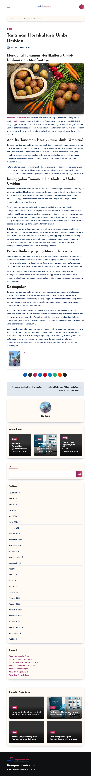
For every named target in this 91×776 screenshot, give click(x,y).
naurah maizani (21, 449)
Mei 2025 (12, 581)
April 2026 (13, 516)
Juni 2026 (13, 505)
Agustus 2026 (15, 493)
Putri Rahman (46, 449)
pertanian (17, 121)
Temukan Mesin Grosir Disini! (20, 659)
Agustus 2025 (15, 563)
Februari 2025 (15, 598)
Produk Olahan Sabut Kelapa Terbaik (23, 666)
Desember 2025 (15, 540)
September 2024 (16, 627)
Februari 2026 (15, 528)
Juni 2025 (13, 575)
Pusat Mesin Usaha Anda (19, 656)
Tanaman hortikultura (16, 118)
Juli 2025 (13, 569)
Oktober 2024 (14, 621)
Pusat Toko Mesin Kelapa (19, 675)
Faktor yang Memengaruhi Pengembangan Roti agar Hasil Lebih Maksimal (24, 739)
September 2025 (16, 557)
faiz (15, 47)
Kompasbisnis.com (21, 765)
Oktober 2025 (14, 551)
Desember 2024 (15, 610)
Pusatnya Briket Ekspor (18, 669)
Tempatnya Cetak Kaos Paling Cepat (24, 662)
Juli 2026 (13, 499)
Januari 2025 (14, 604)
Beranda (12, 19)
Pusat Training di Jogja (18, 672)
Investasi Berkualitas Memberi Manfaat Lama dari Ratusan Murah (26, 714)
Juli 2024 (13, 639)
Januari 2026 (14, 534)
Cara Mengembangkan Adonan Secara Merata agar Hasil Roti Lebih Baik (63, 739)
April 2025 (13, 586)
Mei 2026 (12, 510)
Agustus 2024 (15, 633)
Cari (11, 467)
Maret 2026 (13, 522)
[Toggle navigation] (8, 7)
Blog (9, 29)
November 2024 (15, 616)
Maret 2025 (13, 592)
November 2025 (15, 545)
